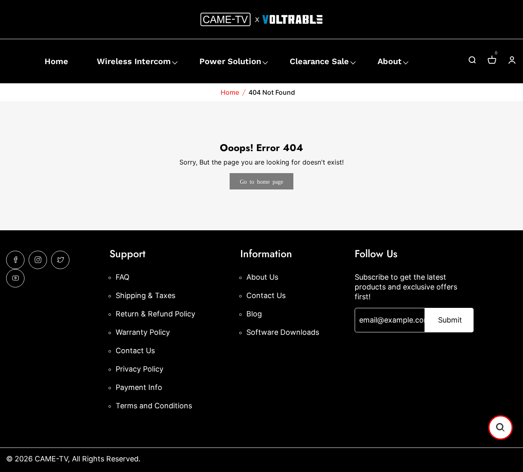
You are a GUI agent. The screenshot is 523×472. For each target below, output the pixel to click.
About (390, 61)
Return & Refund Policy (155, 313)
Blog (254, 313)
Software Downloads (282, 332)
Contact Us (135, 350)
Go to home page (261, 181)
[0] (492, 61)
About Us (262, 277)
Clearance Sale (319, 61)
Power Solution (230, 61)
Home (56, 61)
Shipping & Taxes (145, 295)
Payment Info (139, 387)
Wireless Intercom (134, 61)
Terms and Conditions (154, 405)
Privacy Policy (139, 369)
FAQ (123, 277)
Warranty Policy (143, 332)
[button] (500, 427)
